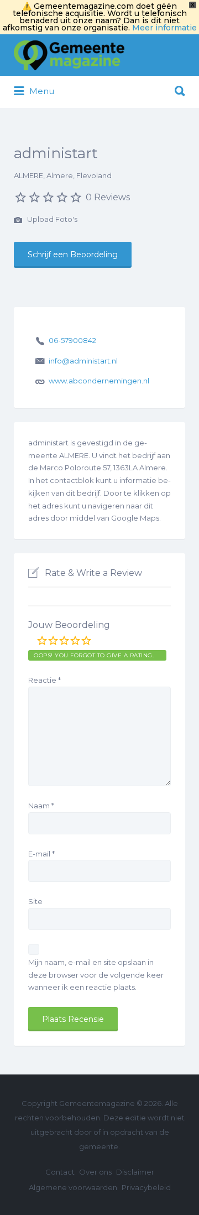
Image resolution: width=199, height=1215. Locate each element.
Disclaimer (135, 1171)
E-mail (41, 853)
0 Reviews (108, 197)
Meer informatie (164, 28)
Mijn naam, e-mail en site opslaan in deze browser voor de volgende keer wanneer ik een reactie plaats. (96, 975)
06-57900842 (72, 340)
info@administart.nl (83, 360)
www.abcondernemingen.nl (99, 380)
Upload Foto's (51, 219)
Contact (60, 1171)
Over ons (95, 1171)
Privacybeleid (146, 1187)
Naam (41, 805)
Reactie (44, 680)
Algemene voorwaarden (73, 1187)
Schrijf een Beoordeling (73, 254)
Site (35, 901)
